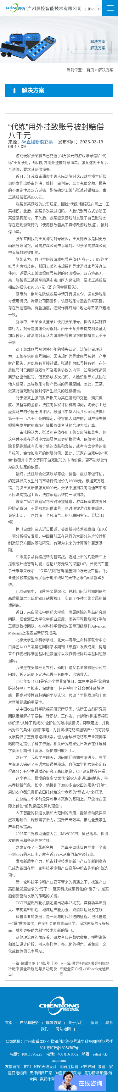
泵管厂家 (105, 1067)
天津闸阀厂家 (41, 1073)
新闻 (59, 7)
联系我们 (59, 23)
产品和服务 (29, 1023)
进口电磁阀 (17, 1073)
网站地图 (59, 39)
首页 (90, 70)
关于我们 (75, 1023)
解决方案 (105, 70)
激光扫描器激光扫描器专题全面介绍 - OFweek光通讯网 (84, 969)
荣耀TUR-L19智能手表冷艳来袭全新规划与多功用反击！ (33, 969)
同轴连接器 (68, 1067)
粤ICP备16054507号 (62, 1048)
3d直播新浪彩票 (37, 141)
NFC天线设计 (45, 1067)
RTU (27, 1067)
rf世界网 (88, 1067)
